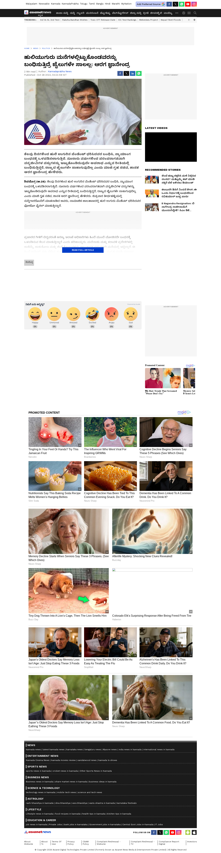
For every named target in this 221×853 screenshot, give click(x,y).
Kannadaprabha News (60, 71)
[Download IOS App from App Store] (194, 832)
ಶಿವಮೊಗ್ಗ (29, 262)
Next (194, 20)
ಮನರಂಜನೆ (92, 13)
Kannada (55, 3)
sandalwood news (87, 760)
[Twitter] (175, 4)
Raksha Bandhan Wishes (75, 20)
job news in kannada (36, 824)
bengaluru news (93, 749)
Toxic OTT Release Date (102, 20)
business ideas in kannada (102, 781)
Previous (189, 20)
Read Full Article (83, 250)
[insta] (194, 4)
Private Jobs (55, 824)
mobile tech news (66, 792)
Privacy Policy (71, 842)
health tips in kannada (93, 814)
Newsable (44, 3)
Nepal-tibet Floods (171, 20)
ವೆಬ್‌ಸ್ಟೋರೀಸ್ (120, 13)
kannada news (33, 749)
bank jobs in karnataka (75, 824)
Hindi (107, 3)
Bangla (99, 3)
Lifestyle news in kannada (39, 814)
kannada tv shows (107, 760)
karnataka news (74, 749)
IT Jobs (159, 824)
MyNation (126, 3)
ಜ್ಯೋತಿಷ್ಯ (105, 13)
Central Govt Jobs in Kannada (137, 824)
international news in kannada (158, 749)
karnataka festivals (127, 803)
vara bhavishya (79, 803)
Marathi (116, 3)
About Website (28, 842)
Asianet (37, 832)
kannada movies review (63, 760)
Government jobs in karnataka (105, 824)
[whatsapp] (181, 4)
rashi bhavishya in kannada (39, 803)
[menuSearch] (195, 13)
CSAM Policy (86, 842)
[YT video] (188, 4)
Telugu (83, 3)
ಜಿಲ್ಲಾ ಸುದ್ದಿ (135, 13)
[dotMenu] (177, 13)
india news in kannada (130, 749)
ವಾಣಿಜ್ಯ (168, 13)
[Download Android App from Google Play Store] (188, 832)
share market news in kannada (71, 781)
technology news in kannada (40, 792)
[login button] (184, 13)
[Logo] (39, 13)
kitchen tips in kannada (119, 814)
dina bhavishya (62, 803)
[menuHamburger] (189, 13)
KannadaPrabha (70, 3)
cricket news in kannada (65, 771)
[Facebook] (169, 4)
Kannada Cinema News (37, 760)
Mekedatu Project (148, 20)
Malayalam (31, 3)
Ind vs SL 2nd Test (49, 20)
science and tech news (90, 792)
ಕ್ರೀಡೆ (145, 13)
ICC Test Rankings (127, 20)
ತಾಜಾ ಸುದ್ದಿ (62, 13)
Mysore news (110, 749)
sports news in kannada (38, 771)
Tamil (92, 3)
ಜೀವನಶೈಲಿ (156, 13)
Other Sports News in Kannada (96, 771)
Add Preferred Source (149, 4)
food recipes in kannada (67, 814)
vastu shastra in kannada (102, 803)
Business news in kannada (39, 781)
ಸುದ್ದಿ (72, 13)
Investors (192, 841)
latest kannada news (53, 749)
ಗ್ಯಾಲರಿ (80, 13)
